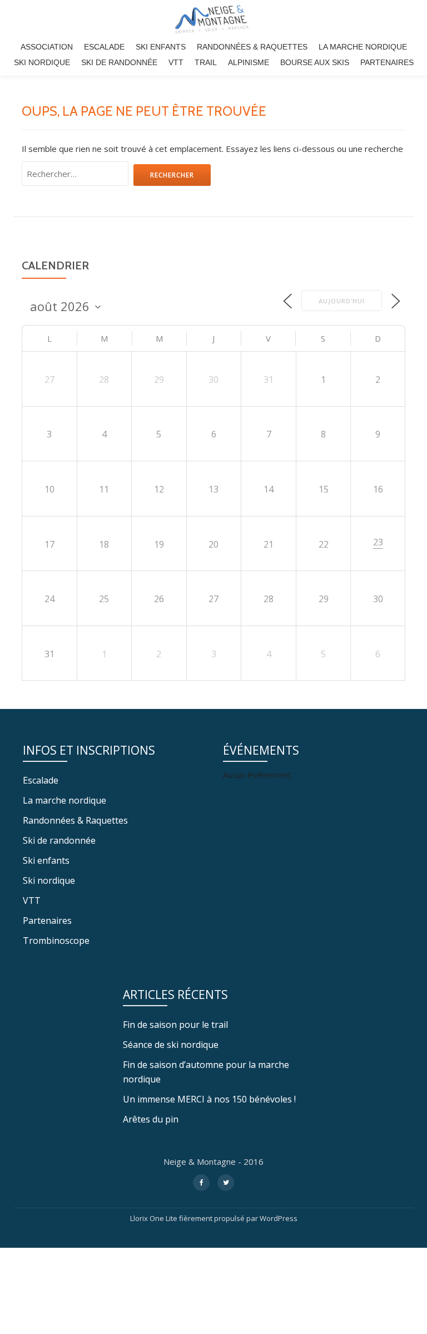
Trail (206, 62)
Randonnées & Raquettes (252, 46)
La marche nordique (363, 46)
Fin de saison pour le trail (175, 1024)
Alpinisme (248, 62)
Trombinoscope (56, 940)
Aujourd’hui (342, 301)
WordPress (278, 1218)
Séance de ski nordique (171, 1044)
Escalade (104, 46)
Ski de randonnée (119, 62)
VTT (175, 62)
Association (47, 46)
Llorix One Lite (154, 1218)
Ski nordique (42, 62)
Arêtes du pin (150, 1119)
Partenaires (387, 62)
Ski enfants (161, 46)
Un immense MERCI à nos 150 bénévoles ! (209, 1099)
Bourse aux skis (314, 62)
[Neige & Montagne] (213, 19)
